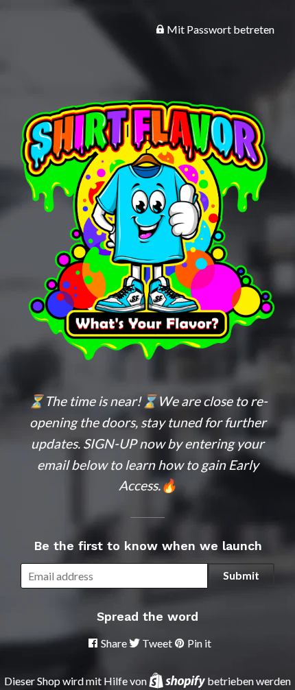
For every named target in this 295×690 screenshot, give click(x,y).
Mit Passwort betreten (219, 29)
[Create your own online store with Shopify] (178, 680)
